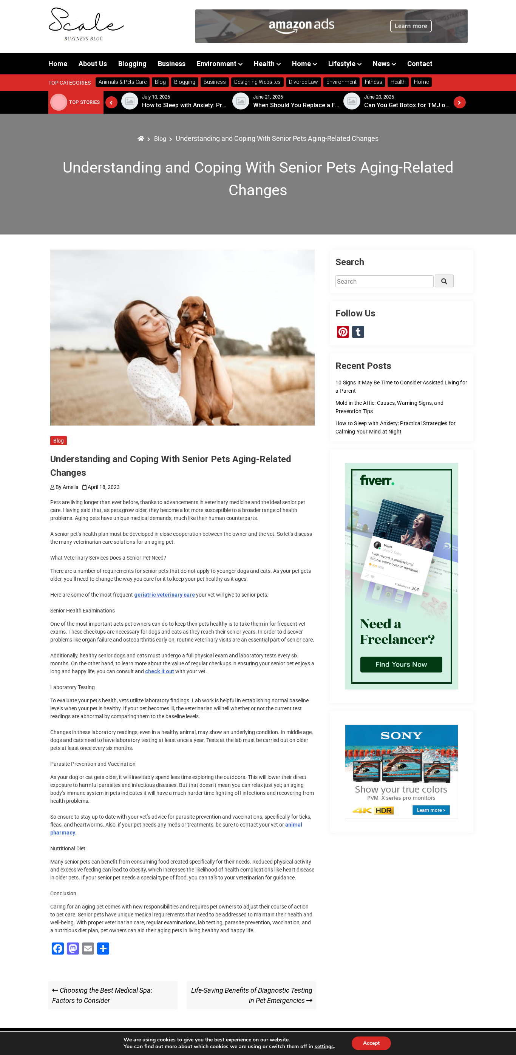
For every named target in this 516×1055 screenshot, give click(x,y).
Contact (420, 64)
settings (324, 1046)
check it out (159, 671)
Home (57, 64)
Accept (371, 1043)
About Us (93, 64)
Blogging (132, 64)
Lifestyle (341, 64)
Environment (216, 64)
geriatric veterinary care (164, 595)
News (381, 64)
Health (264, 64)
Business (171, 64)
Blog (58, 441)
